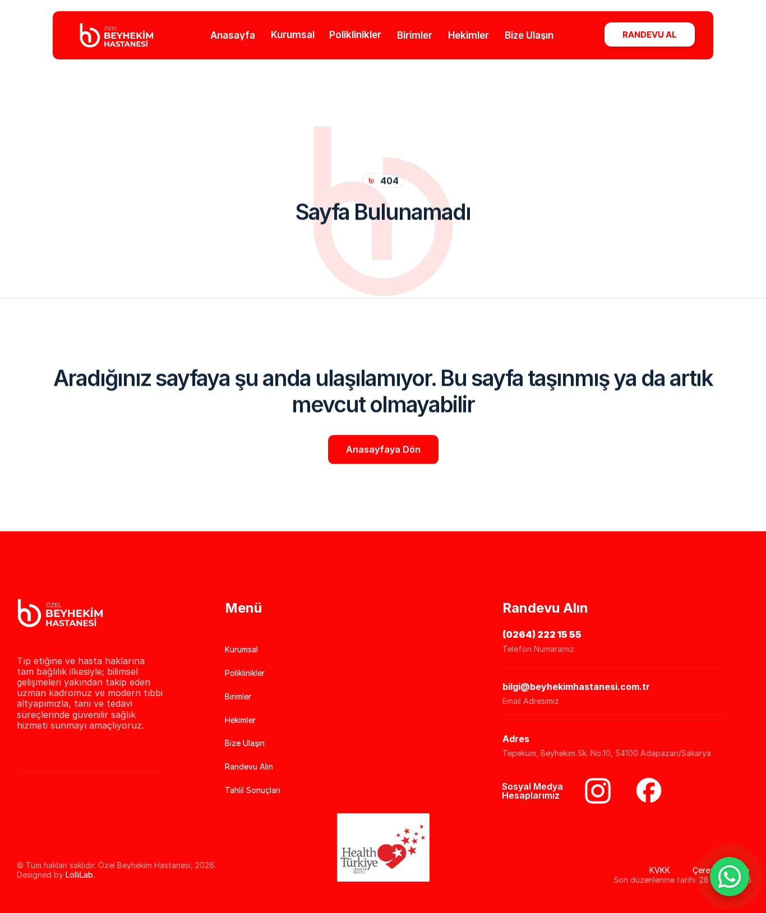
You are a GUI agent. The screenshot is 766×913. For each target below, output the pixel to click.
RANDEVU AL (649, 34)
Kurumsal (293, 34)
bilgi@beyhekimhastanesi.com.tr (576, 686)
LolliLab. (80, 874)
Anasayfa (232, 34)
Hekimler (468, 34)
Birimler (414, 34)
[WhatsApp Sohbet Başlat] (729, 876)
